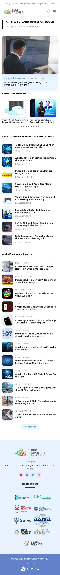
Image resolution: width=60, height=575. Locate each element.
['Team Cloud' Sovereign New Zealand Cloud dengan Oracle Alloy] (15, 108)
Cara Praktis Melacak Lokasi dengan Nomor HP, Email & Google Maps (34, 267)
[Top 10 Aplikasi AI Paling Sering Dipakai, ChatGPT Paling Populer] (7, 387)
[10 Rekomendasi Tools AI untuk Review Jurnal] (7, 414)
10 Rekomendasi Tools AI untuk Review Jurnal (35, 415)
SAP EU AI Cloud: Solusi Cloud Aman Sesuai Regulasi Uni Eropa (34, 224)
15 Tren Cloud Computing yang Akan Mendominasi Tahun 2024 (34, 146)
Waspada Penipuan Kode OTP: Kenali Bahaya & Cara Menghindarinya (34, 362)
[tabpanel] (43, 112)
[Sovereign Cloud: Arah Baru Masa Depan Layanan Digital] (7, 188)
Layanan (19, 465)
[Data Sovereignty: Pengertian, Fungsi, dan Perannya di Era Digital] (30, 55)
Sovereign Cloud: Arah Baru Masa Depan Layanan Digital (33, 185)
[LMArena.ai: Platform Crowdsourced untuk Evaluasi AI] (7, 293)
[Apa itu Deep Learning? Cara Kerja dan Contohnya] (7, 347)
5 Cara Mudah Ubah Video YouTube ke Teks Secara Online (35, 308)
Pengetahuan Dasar (15, 78)
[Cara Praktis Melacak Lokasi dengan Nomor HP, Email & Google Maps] (7, 266)
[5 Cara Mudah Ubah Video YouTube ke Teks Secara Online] (7, 306)
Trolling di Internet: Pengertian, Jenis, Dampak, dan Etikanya (30, 3)
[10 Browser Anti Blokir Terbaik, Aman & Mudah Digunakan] (7, 401)
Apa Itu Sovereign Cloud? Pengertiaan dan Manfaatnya (35, 159)
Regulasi (47, 465)
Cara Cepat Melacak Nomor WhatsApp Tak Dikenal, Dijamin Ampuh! (36, 321)
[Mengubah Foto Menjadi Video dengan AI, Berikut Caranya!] (7, 280)
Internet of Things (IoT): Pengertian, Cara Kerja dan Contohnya (34, 335)
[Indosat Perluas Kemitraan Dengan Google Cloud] (7, 175)
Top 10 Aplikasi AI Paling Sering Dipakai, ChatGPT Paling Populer (36, 388)
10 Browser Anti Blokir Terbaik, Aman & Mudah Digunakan (35, 402)
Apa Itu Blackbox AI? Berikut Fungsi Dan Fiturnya (36, 375)
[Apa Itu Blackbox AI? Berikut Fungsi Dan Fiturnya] (7, 374)
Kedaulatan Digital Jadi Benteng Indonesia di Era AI (42, 121)
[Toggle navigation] (54, 11)
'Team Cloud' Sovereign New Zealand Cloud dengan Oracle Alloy (15, 121)
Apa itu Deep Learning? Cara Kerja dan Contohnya (36, 348)
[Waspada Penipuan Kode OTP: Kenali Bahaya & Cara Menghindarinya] (7, 360)
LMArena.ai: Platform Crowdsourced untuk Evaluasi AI (34, 294)
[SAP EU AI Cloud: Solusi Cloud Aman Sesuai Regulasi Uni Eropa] (7, 227)
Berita (8, 465)
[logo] (30, 452)
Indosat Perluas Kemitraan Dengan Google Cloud (34, 172)
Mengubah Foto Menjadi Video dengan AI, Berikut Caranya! (35, 281)
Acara (30, 468)
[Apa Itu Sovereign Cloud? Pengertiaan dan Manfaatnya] (7, 162)
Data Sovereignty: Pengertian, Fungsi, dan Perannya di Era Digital (26, 83)
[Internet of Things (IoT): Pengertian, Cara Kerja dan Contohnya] (7, 333)
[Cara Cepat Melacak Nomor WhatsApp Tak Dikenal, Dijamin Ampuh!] (7, 320)
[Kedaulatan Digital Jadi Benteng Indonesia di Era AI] (43, 108)
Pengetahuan (33, 465)
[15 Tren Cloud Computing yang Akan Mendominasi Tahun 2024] (7, 149)
